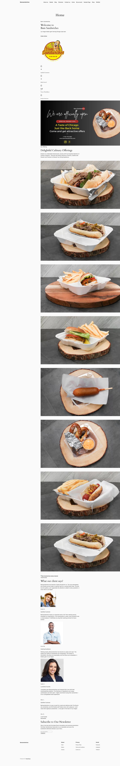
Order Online (44, 36)
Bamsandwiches (24, 2)
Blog (55, 2)
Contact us (67, 2)
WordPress (28, 758)
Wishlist (98, 2)
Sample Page (87, 2)
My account (79, 2)
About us (46, 2)
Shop (93, 2)
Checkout (60, 2)
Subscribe (43, 733)
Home (73, 2)
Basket (51, 2)
